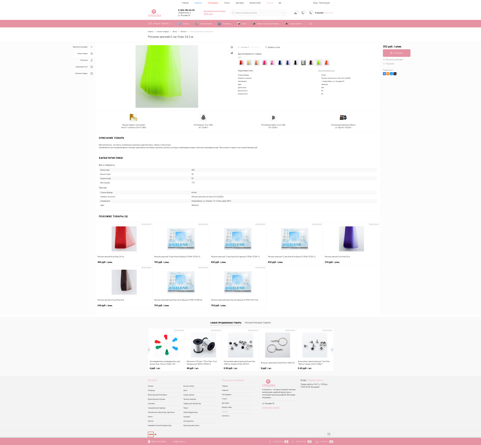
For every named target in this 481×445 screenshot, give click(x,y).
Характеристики (82, 67)
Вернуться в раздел (80, 47)
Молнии (151, 421)
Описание (84, 60)
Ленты (150, 417)
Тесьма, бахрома (189, 399)
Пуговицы (151, 390)
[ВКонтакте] (384, 73)
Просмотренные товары (258, 322)
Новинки (198, 3)
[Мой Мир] (391, 73)
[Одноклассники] (387, 73)
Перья (185, 408)
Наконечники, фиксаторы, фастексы (161, 412)
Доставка (240, 3)
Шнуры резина (188, 395)
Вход (315, 3)
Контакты (225, 416)
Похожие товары (81, 73)
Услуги (227, 3)
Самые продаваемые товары (225, 322)
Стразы (150, 386)
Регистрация (324, 3)
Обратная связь (158, 442)
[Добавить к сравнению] (232, 53)
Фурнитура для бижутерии (157, 395)
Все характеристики (326, 71)
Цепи (185, 390)
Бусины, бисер (188, 386)
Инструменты (188, 421)
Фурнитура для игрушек (156, 399)
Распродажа (213, 3)
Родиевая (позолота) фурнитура (159, 425)
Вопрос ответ (255, 3)
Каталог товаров (161, 24)
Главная (185, 3)
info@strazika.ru (315, 380)
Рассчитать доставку (394, 60)
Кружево (186, 417)
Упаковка (151, 403)
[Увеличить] (166, 76)
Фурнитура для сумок (191, 425)
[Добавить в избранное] (232, 47)
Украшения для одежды (156, 408)
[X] (394, 73)
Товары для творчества (192, 403)
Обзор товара (82, 54)
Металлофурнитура (190, 412)
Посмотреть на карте (270, 408)
